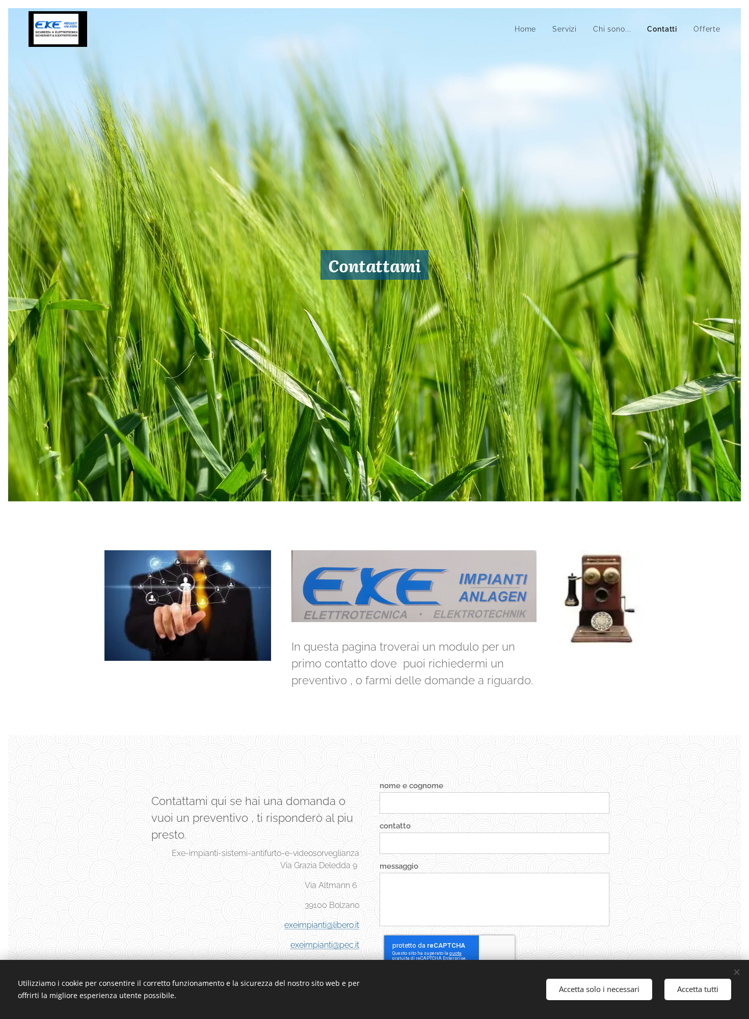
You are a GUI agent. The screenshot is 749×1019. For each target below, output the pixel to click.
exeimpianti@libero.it (321, 925)
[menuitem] (528, 29)
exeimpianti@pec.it (324, 945)
